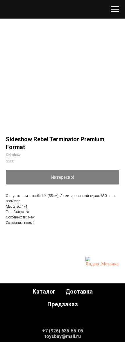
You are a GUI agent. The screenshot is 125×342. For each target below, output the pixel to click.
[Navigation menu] (115, 9)
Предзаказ (62, 304)
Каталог (44, 291)
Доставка (79, 291)
